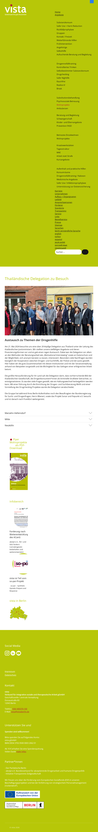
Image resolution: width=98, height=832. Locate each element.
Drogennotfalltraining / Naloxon (71, 176)
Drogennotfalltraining (66, 63)
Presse (58, 222)
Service (58, 213)
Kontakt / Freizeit (64, 36)
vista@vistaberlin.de (20, 711)
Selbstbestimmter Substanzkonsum (73, 70)
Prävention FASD (64, 126)
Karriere (58, 191)
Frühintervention (64, 44)
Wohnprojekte (63, 105)
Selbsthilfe (61, 51)
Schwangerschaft (64, 118)
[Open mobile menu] (56, 5)
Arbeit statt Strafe (65, 156)
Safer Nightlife (63, 78)
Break (59, 88)
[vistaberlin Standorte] (19, 613)
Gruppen (61, 33)
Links (57, 216)
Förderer (59, 205)
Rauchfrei (61, 81)
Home (57, 12)
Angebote (59, 15)
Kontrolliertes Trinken (66, 67)
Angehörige (62, 47)
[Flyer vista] (19, 471)
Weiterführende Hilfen (67, 40)
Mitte (7, 419)
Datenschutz (10, 675)
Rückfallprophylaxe (65, 29)
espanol (58, 239)
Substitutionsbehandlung (68, 97)
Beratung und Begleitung (68, 115)
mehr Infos (21, 751)
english (58, 233)
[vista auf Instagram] (7, 653)
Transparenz (60, 211)
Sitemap (58, 225)
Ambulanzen (62, 108)
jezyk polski (60, 242)
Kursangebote (63, 159)
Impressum (10, 671)
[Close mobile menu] (56, 9)
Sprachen (59, 228)
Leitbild (58, 199)
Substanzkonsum (64, 22)
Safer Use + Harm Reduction (69, 26)
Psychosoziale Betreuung (68, 101)
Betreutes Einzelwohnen (68, 135)
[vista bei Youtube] (13, 653)
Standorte (59, 208)
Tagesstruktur (63, 149)
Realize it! (61, 85)
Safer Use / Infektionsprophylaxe (71, 183)
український (60, 248)
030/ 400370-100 (19, 709)
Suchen (85, 252)
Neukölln (9, 425)
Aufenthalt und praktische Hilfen (71, 168)
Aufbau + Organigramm (65, 196)
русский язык (61, 245)
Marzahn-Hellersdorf (15, 413)
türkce (58, 236)
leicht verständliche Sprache (67, 231)
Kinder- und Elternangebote (69, 122)
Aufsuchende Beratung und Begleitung (74, 54)
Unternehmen (61, 194)
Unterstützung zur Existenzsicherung (73, 186)
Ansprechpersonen (63, 202)
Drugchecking (63, 74)
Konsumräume (63, 172)
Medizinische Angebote (67, 179)
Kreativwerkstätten (65, 145)
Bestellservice (61, 219)
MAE (59, 152)
